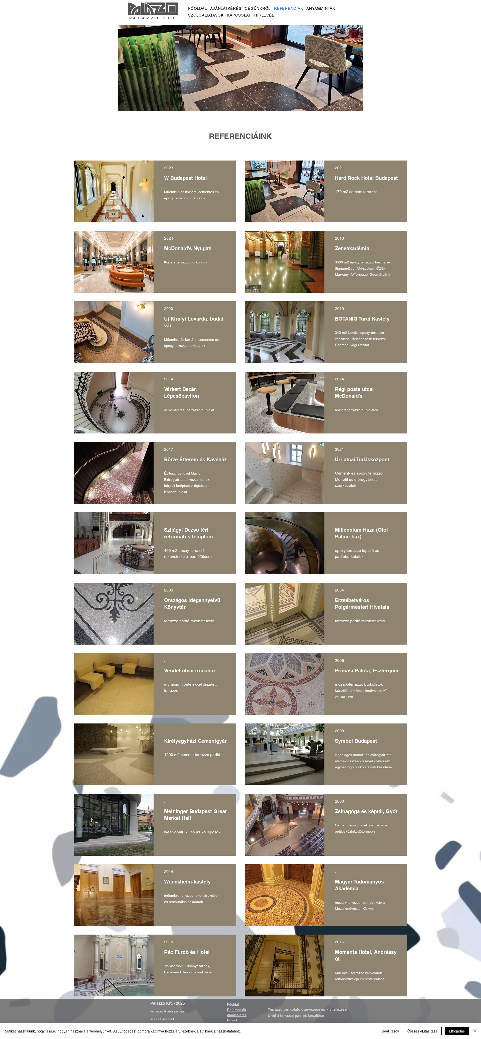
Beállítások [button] (390, 1030)
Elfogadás (457, 1030)
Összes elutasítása (422, 1030)
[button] (114, 191)
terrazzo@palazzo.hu (167, 1011)
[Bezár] (475, 1031)
